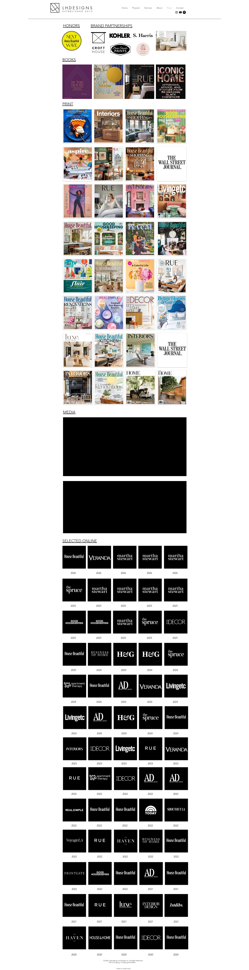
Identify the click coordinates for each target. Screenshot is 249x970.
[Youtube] (180, 12)
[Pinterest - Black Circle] (184, 12)
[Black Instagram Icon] (176, 12)
